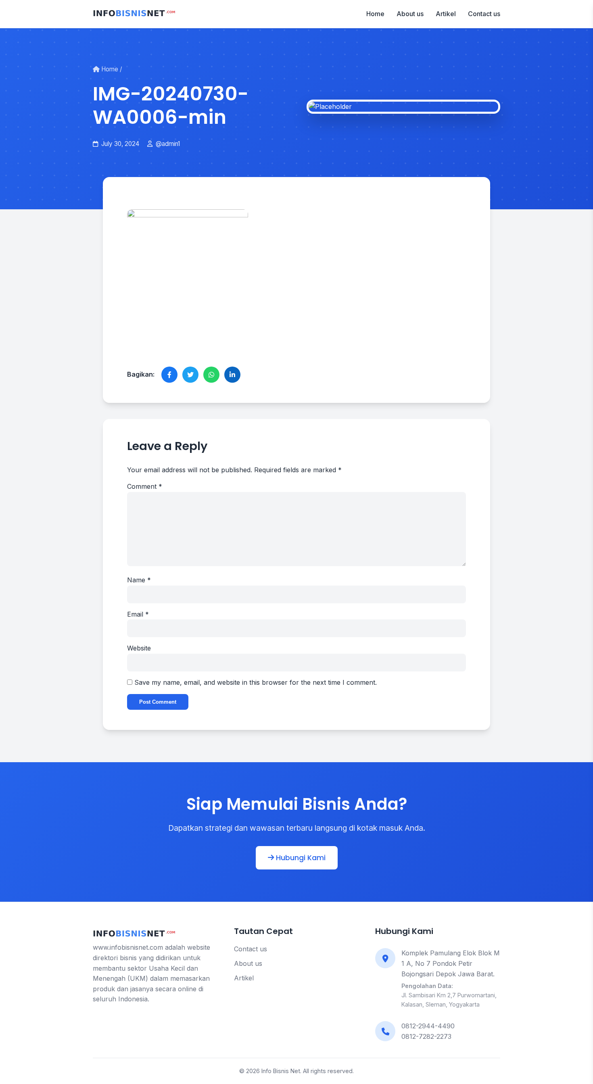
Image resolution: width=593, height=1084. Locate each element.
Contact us (484, 14)
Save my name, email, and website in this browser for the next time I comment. (255, 682)
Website (139, 648)
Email (138, 614)
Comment (144, 486)
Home (375, 14)
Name (139, 580)
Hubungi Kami (300, 858)
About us (410, 14)
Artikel (446, 14)
